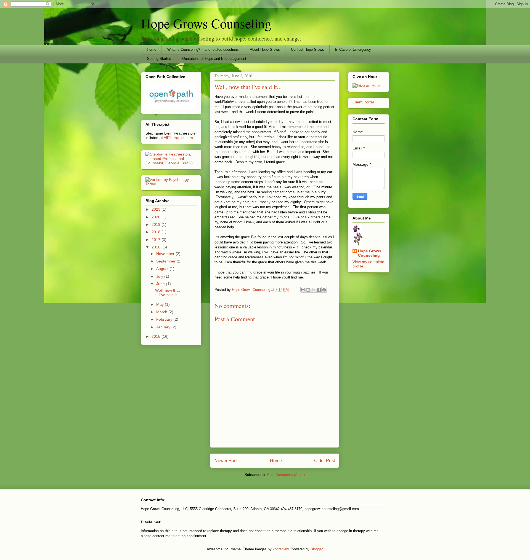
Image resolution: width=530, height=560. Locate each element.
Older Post (324, 460)
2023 (156, 209)
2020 (156, 217)
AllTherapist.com (178, 137)
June (161, 284)
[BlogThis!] (308, 290)
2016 (156, 247)
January (163, 327)
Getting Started (159, 59)
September (166, 261)
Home (151, 49)
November (166, 253)
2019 (156, 224)
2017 (156, 239)
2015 (156, 336)
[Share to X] (313, 290)
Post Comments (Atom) (286, 475)
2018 (156, 232)
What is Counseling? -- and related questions (203, 49)
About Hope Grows (265, 49)
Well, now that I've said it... (167, 292)
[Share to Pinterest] (324, 290)
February (164, 319)
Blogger (316, 549)
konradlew (280, 549)
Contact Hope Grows (307, 49)
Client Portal (363, 102)
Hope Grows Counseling (206, 23)
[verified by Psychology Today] (171, 184)
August (162, 268)
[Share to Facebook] (319, 290)
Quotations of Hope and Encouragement (214, 59)
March (162, 312)
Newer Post (225, 460)
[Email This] (303, 290)
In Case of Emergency (353, 49)
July (160, 276)
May (160, 304)
